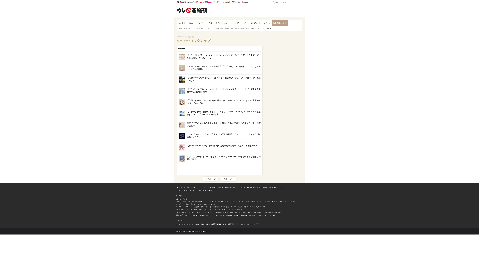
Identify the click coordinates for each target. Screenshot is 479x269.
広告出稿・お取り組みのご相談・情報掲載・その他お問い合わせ (260, 187)
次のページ (228, 179)
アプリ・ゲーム (248, 207)
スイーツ (189, 209)
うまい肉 (235, 2)
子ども (193, 204)
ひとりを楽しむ (278, 212)
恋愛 (210, 23)
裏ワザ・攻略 (199, 207)
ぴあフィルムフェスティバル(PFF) (247, 224)
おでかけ (211, 212)
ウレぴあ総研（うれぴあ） (192, 10)
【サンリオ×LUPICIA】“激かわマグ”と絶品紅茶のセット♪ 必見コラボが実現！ (222, 146)
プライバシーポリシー (191, 187)
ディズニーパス (260, 207)
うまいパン (226, 2)
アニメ (206, 201)
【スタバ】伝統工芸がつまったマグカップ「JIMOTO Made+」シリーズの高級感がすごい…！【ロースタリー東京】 (224, 113)
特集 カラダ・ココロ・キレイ (261, 28)
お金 (204, 212)
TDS (192, 207)
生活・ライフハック (195, 212)
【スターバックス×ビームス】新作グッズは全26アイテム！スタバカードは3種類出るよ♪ (224, 79)
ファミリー (201, 23)
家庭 (187, 204)
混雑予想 (208, 207)
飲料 (200, 209)
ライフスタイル (221, 23)
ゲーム (247, 201)
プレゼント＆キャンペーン (260, 23)
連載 (181, 215)
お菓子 (206, 209)
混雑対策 (216, 207)
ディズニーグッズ (236, 207)
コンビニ (217, 209)
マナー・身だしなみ (222, 212)
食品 (195, 209)
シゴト (244, 23)
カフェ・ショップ (227, 209)
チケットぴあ (180, 224)
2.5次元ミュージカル (216, 201)
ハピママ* (190, 2)
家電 (249, 212)
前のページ (212, 179)
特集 (177, 215)
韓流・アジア (284, 201)
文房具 (254, 212)
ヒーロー (292, 201)
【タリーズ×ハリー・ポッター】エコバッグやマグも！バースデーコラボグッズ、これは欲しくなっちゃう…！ (224, 56)
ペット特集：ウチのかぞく (240, 28)
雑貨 (259, 212)
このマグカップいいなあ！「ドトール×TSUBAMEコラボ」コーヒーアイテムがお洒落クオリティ (224, 135)
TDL (187, 207)
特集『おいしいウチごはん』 (189, 28)
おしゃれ (199, 204)
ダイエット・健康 (240, 212)
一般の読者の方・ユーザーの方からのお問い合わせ (195, 190)
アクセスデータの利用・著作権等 (212, 187)
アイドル (194, 201)
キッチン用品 (267, 212)
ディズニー (179, 207)
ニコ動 (232, 201)
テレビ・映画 (225, 207)
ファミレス (238, 209)
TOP (178, 37)
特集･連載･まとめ (279, 23)
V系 (189, 201)
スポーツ (267, 201)
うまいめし (217, 2)
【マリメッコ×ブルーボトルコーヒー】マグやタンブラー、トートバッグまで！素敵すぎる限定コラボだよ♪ (224, 90)
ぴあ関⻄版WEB (215, 224)
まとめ (187, 215)
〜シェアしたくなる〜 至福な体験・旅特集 (215, 28)
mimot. (208, 2)
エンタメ (182, 23)
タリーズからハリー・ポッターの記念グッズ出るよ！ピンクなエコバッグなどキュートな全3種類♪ (224, 67)
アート (260, 201)
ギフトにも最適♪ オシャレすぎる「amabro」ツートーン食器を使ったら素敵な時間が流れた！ (224, 158)
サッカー (275, 201)
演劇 (226, 201)
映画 (200, 201)
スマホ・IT (235, 23)
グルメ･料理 (180, 210)
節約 (231, 212)
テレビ (179, 201)
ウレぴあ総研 (181, 2)
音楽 (184, 201)
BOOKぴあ (204, 224)
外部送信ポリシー (231, 187)
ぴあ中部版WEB (228, 224)
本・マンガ (239, 201)
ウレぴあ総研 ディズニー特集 (199, 2)
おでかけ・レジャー (210, 204)
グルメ (191, 23)
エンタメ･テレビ (181, 199)
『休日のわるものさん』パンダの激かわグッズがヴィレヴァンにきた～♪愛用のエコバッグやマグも (224, 101)
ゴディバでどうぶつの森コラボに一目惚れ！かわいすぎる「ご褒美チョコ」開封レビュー (224, 124)
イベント (253, 201)
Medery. (245, 2)
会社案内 (179, 187)
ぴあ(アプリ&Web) (193, 224)
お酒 (211, 209)
